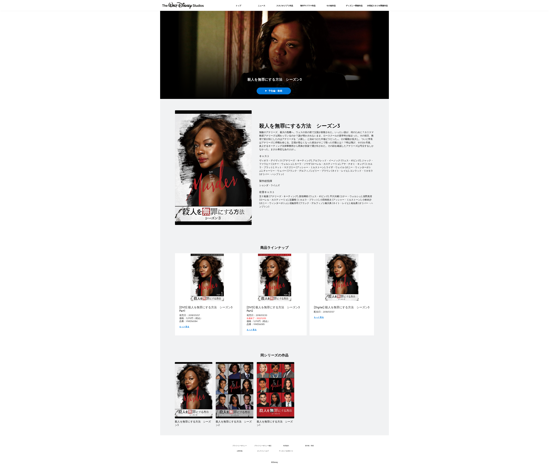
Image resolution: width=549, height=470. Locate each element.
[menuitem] (238, 5)
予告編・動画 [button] (275, 91)
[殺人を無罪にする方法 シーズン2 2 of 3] (234, 390)
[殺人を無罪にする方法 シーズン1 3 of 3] (275, 390)
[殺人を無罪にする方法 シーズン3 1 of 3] (193, 390)
